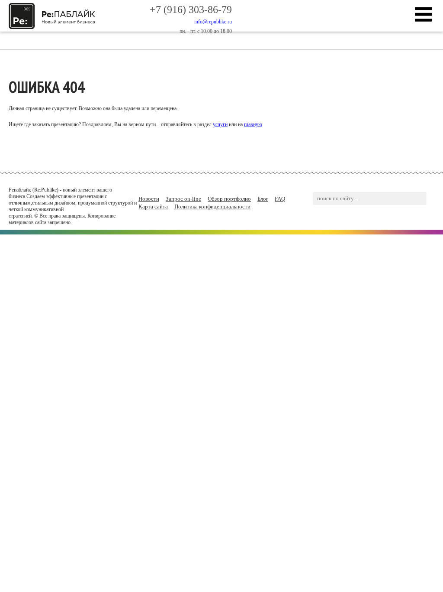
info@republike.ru (213, 22)
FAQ (280, 198)
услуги (220, 124)
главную (253, 124)
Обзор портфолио (229, 198)
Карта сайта (153, 206)
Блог (262, 198)
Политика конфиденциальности (212, 206)
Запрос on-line (183, 198)
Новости (148, 198)
